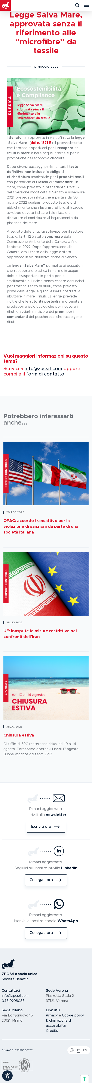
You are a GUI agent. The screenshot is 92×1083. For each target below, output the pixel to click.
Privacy (52, 1015)
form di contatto (45, 374)
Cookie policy (73, 1015)
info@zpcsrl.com (43, 369)
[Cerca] (77, 5)
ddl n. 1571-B (41, 143)
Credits (52, 1030)
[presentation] (84, 1079)
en (85, 1050)
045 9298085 (13, 1001)
